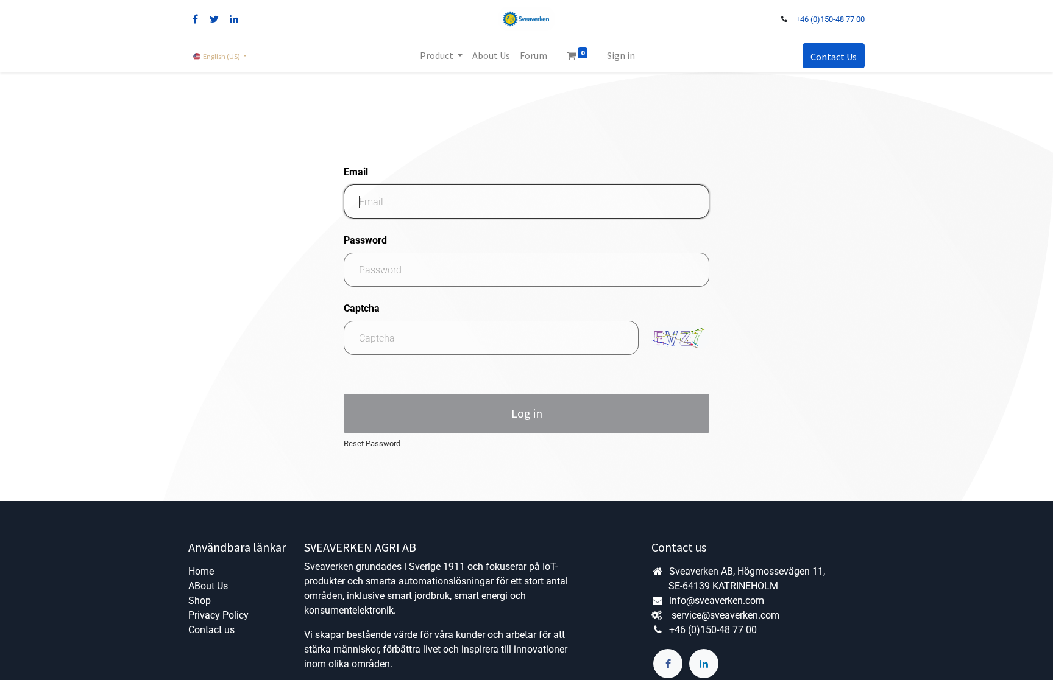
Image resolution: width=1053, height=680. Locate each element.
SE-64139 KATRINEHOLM (723, 586)
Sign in (621, 55)
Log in (526, 413)
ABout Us (208, 586)
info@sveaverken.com (715, 600)
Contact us (211, 630)
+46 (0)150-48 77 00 (830, 19)
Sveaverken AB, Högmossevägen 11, (748, 571)
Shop (199, 600)
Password (365, 240)
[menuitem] (491, 55)
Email (356, 172)
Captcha (362, 308)
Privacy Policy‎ (218, 615)
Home (201, 571)
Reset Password (372, 443)
